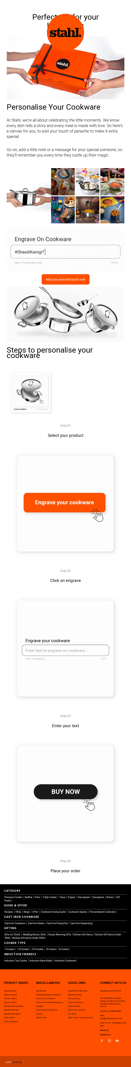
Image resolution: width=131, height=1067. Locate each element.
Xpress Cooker (10, 1002)
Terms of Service (75, 1002)
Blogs (27, 911)
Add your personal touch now (65, 279)
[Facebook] (102, 1041)
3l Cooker (51, 949)
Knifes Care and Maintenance (49, 1002)
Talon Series (9, 1017)
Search (39, 1014)
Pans (38, 897)
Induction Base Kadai (41, 960)
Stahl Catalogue (11, 1021)
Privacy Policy (74, 998)
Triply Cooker (50, 897)
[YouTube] (117, 1041)
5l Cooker (64, 949)
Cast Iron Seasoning (81, 923)
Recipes (8, 911)
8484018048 (116, 1011)
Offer (35, 911)
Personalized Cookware (102, 911)
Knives (110, 897)
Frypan (72, 897)
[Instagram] (110, 1041)
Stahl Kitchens (17, 1062)
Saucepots (98, 897)
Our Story (72, 1014)
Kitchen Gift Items (83, 934)
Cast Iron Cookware (15, 923)
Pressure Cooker (13, 897)
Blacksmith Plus (11, 1010)
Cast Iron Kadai (36, 923)
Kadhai (29, 897)
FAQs (19, 911)
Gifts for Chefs (12, 934)
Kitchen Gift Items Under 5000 (28, 938)
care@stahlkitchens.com (111, 1018)
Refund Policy (74, 1006)
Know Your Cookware (45, 998)
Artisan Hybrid (10, 998)
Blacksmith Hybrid (12, 1014)
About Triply (41, 1017)
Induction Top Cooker (16, 960)
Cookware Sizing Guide (53, 911)
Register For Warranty (77, 991)
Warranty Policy (75, 995)
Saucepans (84, 897)
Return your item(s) (76, 1010)
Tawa (62, 897)
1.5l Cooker (23, 949)
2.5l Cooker (37, 949)
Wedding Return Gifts (34, 934)
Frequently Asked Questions (48, 995)
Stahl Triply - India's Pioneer (80, 1017)
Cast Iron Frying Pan (57, 923)
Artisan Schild (10, 995)
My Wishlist (41, 991)
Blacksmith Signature (14, 1006)
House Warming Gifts (59, 934)
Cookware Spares (78, 911)
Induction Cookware (65, 960)
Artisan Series (10, 991)
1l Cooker (9, 949)
